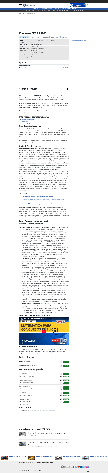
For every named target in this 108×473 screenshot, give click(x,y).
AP (32, 10)
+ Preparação (64, 37)
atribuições (25, 121)
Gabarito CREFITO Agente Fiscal (26, 376)
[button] (61, 362)
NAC (26, 10)
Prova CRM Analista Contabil (25, 380)
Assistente (33, 46)
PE (62, 10)
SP (78, 10)
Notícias (57, 37)
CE (38, 10)
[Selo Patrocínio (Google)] (77, 5)
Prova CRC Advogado (24, 399)
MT (49, 10)
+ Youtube (41, 450)
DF (41, 10)
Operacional (41, 48)
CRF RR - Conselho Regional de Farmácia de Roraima (43, 40)
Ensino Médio (34, 50)
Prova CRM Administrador (25, 386)
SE (80, 10)
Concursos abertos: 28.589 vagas (78, 40)
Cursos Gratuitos (71, 8)
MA (47, 10)
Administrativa (34, 48)
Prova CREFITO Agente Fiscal (25, 374)
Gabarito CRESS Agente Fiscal (26, 395)
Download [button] (65, 374)
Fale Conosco (29, 467)
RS (70, 10)
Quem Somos (22, 467)
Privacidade (43, 467)
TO (82, 10)
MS (52, 10)
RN (68, 10)
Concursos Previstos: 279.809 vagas (79, 43)
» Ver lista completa (23, 404)
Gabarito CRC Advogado (24, 401)
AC (28, 10)
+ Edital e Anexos (45, 37)
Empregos (56, 8)
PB (58, 10)
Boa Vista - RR (34, 59)
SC (76, 10)
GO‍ (45, 10)
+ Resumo (38, 37)
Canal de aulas (51, 410)
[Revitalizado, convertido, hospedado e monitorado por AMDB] (88, 471)
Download (65, 361)
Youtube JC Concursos (40, 410)
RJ (66, 10)
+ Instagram (46, 450)
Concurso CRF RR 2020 (31, 13)
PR (60, 10)
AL (30, 10)
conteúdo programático (29, 123)
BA (36, 10)
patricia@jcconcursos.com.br (40, 436)
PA (56, 10)
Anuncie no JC (36, 467)
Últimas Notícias (36, 8)
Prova (52, 37)
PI (64, 10)
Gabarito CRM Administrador (26, 389)
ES (42, 10)
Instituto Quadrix (35, 54)
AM (34, 10)
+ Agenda (32, 37)
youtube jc (63, 8)
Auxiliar (37, 46)
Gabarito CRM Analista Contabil (26, 382)
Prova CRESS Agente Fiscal (25, 393)
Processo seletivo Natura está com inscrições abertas (37, 196)
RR (74, 10)
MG (54, 10)
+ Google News (35, 450)
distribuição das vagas (28, 119)
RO (72, 10)
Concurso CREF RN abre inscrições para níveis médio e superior (40, 204)
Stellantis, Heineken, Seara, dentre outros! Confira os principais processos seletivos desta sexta (43, 200)
